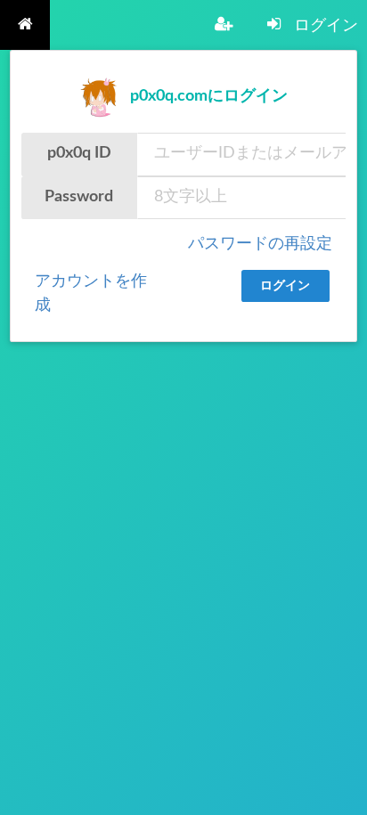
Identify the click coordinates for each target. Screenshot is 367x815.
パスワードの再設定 (260, 244)
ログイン (285, 286)
